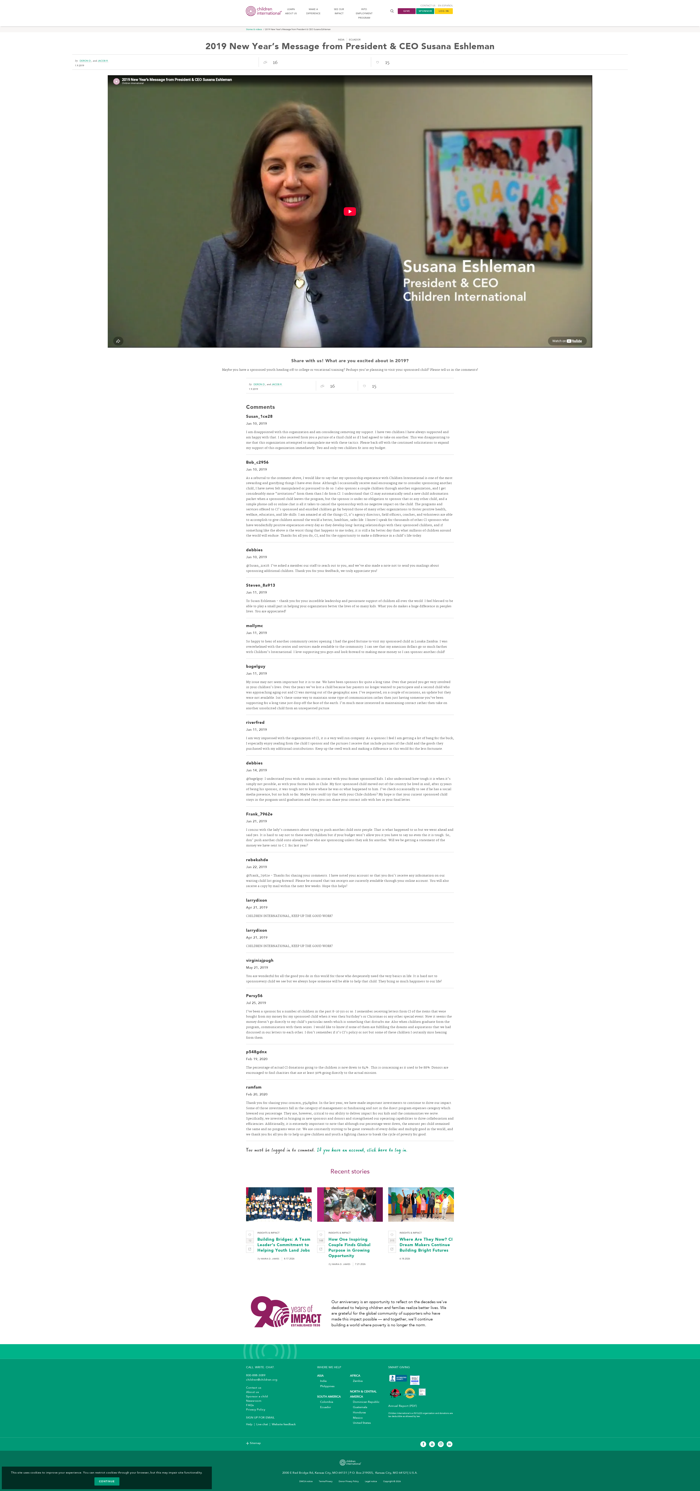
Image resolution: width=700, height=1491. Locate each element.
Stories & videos (254, 29)
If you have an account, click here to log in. (362, 1149)
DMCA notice (306, 1481)
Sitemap (255, 1443)
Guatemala (358, 1407)
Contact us (427, 6)
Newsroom (253, 1401)
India (321, 1381)
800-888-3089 (255, 1375)
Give (406, 11)
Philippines (326, 1386)
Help (249, 1424)
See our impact (339, 11)
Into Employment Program (364, 13)
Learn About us (291, 11)
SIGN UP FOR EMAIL (260, 1417)
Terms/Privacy (325, 1481)
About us (252, 1392)
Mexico (356, 1417)
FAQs (250, 1405)
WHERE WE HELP (329, 1367)
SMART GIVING (399, 1367)
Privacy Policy (255, 1409)
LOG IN (444, 11)
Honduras (358, 1412)
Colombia (325, 1402)
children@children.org (261, 1379)
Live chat (262, 1424)
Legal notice (371, 1481)
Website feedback (284, 1424)
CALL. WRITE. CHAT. (260, 1367)
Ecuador (324, 1407)
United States (360, 1423)
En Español (445, 6)
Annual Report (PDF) (402, 1406)
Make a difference (313, 11)
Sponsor (425, 11)
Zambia (356, 1381)
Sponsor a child (257, 1396)
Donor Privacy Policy (349, 1481)
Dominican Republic (365, 1402)
